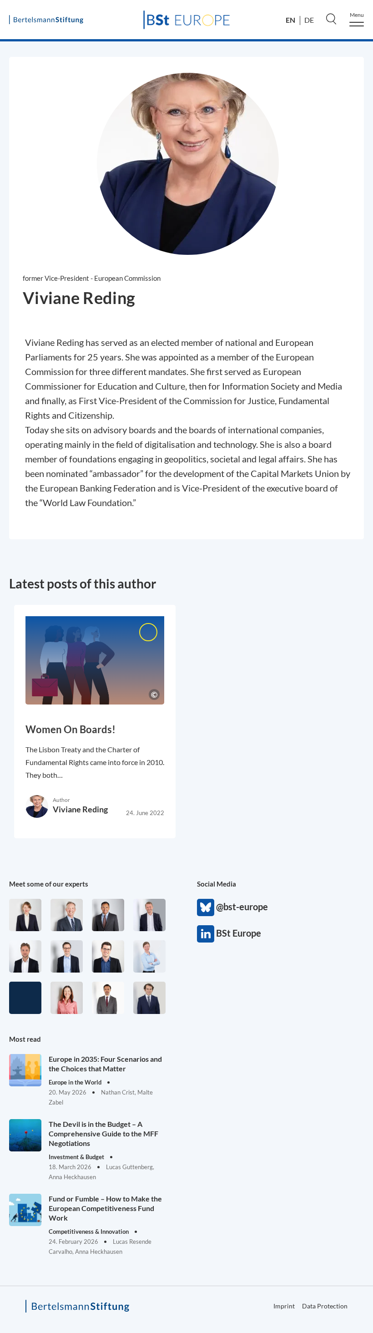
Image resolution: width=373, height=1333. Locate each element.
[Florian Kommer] (66, 956)
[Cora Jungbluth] (149, 956)
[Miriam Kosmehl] (66, 998)
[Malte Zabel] (149, 915)
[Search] (331, 19)
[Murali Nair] (108, 915)
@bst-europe (205, 907)
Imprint (284, 1306)
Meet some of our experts (48, 884)
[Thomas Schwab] (108, 956)
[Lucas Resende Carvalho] (25, 956)
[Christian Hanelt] (66, 915)
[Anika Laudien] (25, 915)
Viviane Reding (80, 809)
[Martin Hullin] (108, 998)
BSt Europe (205, 934)
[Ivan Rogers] (25, 998)
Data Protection (325, 1306)
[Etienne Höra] (149, 998)
